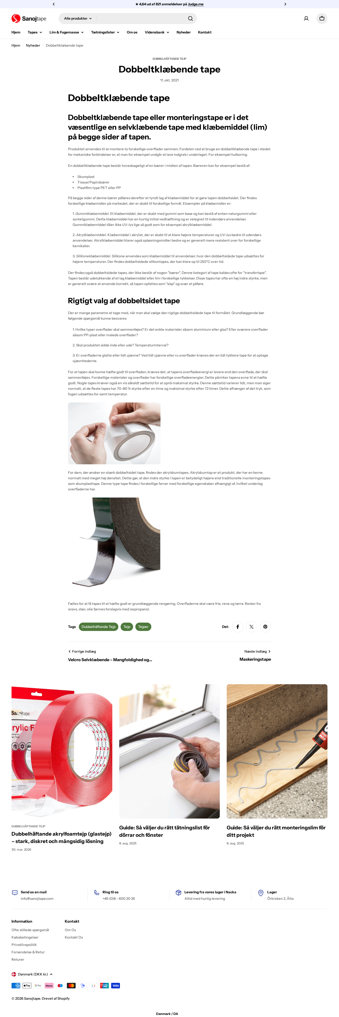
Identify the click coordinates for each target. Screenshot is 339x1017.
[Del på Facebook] (237, 626)
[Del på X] (251, 626)
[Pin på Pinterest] (265, 626)
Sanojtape (32, 998)
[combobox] (128, 18)
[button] (53, 4)
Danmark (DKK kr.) (33, 974)
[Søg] (190, 18)
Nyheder (33, 45)
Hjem (16, 45)
